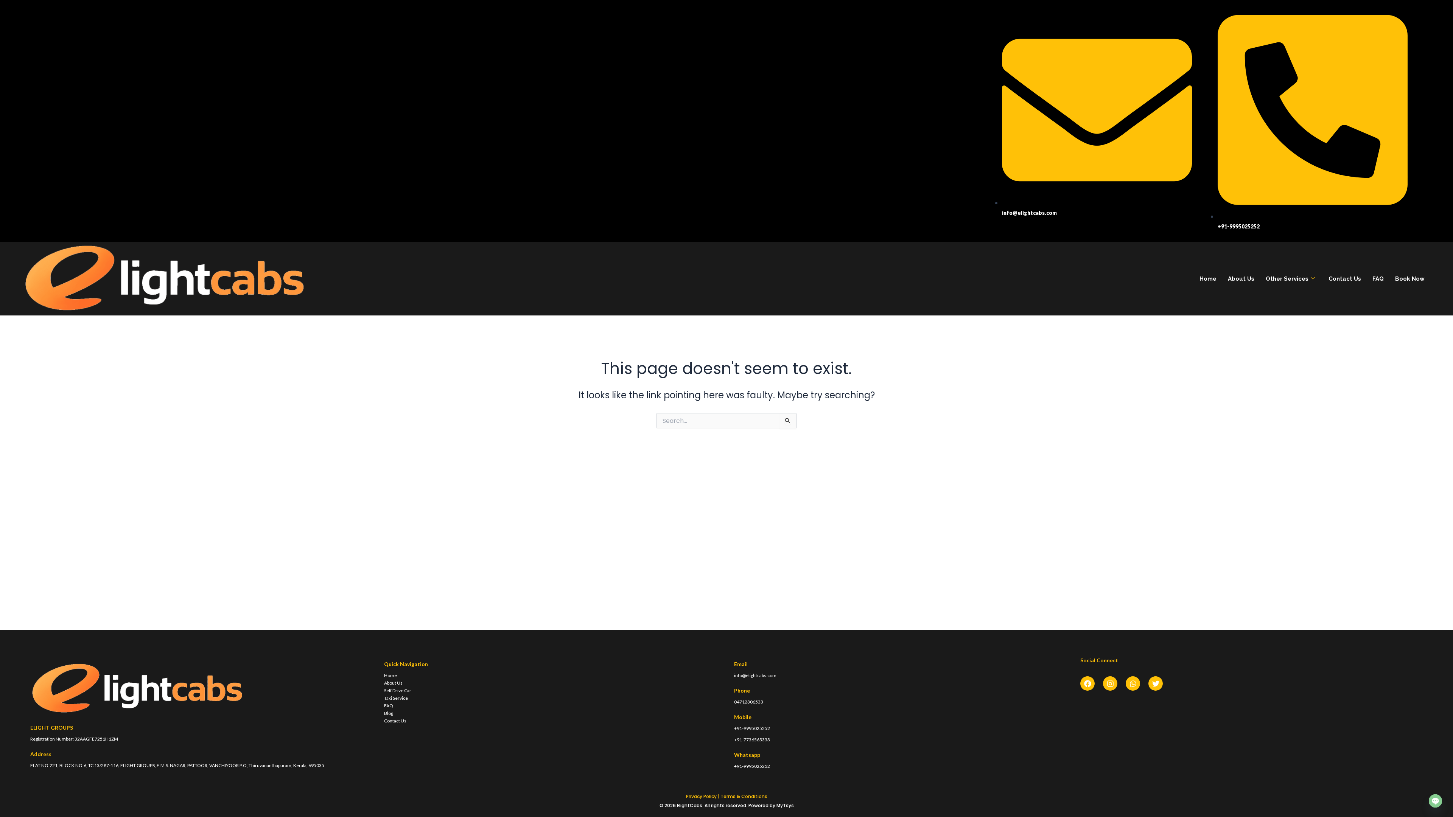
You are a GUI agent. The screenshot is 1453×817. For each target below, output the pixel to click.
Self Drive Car (397, 690)
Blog (388, 713)
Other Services (1287, 278)
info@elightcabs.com (755, 675)
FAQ (1378, 278)
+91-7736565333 (752, 739)
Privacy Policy (701, 796)
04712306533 (748, 702)
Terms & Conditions (743, 796)
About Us (1241, 278)
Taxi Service (396, 698)
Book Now (1410, 278)
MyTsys (785, 805)
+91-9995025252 (752, 728)
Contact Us (1345, 278)
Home (1208, 278)
